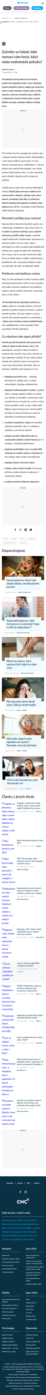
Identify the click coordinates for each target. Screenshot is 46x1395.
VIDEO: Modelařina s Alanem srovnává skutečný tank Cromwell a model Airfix (29, 988)
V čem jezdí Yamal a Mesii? (10, 1262)
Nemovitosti (14, 1228)
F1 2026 (29, 1313)
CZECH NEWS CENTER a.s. (32, 1364)
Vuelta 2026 (29, 1239)
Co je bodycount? (7, 1272)
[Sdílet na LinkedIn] (25, 530)
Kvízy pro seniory (7, 1265)
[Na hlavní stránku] (23, 3)
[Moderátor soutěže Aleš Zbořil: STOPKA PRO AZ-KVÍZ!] (8, 1023)
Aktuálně (6, 1249)
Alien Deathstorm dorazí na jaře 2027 (30, 842)
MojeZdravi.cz (6, 18)
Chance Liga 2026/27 (13, 1239)
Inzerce (20, 1183)
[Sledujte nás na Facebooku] (20, 1192)
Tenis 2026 (29, 1309)
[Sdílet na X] (20, 530)
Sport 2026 (32, 1293)
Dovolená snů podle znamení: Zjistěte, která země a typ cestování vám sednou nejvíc (29, 1102)
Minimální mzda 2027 (33, 1348)
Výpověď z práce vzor (9, 1315)
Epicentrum (6, 1255)
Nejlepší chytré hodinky (10, 1345)
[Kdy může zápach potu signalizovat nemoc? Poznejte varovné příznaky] (23, 726)
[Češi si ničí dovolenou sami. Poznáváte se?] (23, 768)
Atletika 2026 (30, 1316)
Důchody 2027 (31, 1345)
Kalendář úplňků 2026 (9, 1269)
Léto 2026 (31, 1249)
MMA (28, 1299)
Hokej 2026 (30, 1306)
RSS (28, 1183)
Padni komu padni (8, 1312)
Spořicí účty (30, 1338)
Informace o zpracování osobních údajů (19, 1380)
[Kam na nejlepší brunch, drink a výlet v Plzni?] (8, 1045)
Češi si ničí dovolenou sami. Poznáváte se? (22, 782)
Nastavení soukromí (15, 1383)
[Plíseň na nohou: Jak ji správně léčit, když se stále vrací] (23, 649)
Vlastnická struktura (30, 1383)
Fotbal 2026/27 (31, 1303)
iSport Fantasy (15, 1224)
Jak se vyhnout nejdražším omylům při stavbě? (28, 964)
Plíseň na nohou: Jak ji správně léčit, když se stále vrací (22, 664)
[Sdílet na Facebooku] (15, 530)
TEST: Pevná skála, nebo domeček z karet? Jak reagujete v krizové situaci (30, 861)
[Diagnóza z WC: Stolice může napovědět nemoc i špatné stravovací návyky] (8, 943)
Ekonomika (31, 1328)
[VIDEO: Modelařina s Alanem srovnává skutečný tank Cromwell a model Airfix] (8, 998)
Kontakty (10, 1183)
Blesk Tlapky (23, 1220)
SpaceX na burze (7, 1335)
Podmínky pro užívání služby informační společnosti (23, 1377)
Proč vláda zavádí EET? (9, 1308)
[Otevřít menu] (42, 3)
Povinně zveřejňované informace (23, 1389)
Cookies (36, 1380)
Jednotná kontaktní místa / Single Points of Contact (22, 1386)
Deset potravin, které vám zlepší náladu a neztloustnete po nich (23, 583)
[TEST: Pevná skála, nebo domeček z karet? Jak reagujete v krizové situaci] (8, 870)
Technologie (8, 1328)
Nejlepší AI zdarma (8, 1341)
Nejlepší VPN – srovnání (10, 1348)
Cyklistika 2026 (31, 1319)
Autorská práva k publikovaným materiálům (22, 1374)
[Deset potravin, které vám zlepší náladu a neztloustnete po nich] (23, 568)
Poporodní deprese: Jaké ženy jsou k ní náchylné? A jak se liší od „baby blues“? (23, 624)
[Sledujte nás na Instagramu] (25, 1192)
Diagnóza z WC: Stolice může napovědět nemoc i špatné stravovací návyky (29, 931)
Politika (6, 1293)
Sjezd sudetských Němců (10, 1305)
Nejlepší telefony (7, 1338)
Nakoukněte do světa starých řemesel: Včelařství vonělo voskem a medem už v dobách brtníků (29, 891)
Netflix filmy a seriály (9, 1352)
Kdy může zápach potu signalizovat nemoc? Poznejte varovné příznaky (21, 742)
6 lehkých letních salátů (33, 1284)
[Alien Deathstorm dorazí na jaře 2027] (8, 847)
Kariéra (36, 1183)
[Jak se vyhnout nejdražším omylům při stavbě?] (9, 971)
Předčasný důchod (32, 1335)
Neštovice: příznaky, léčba (10, 1259)
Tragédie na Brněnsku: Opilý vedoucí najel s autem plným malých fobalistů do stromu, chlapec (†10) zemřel (29, 806)
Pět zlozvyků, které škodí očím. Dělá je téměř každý (21, 703)
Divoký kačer (6, 1318)
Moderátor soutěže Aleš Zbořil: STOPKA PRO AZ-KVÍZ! (30, 1016)
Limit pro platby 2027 (33, 1341)
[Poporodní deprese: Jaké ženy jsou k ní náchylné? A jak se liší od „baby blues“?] (23, 608)
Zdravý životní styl (21, 18)
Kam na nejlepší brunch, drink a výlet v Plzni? (30, 1038)
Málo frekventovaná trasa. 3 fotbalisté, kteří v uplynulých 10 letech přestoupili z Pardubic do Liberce (30, 1062)
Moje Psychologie (9, 1220)
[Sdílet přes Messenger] (31, 530)
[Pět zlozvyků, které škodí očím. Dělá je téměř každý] (23, 689)
